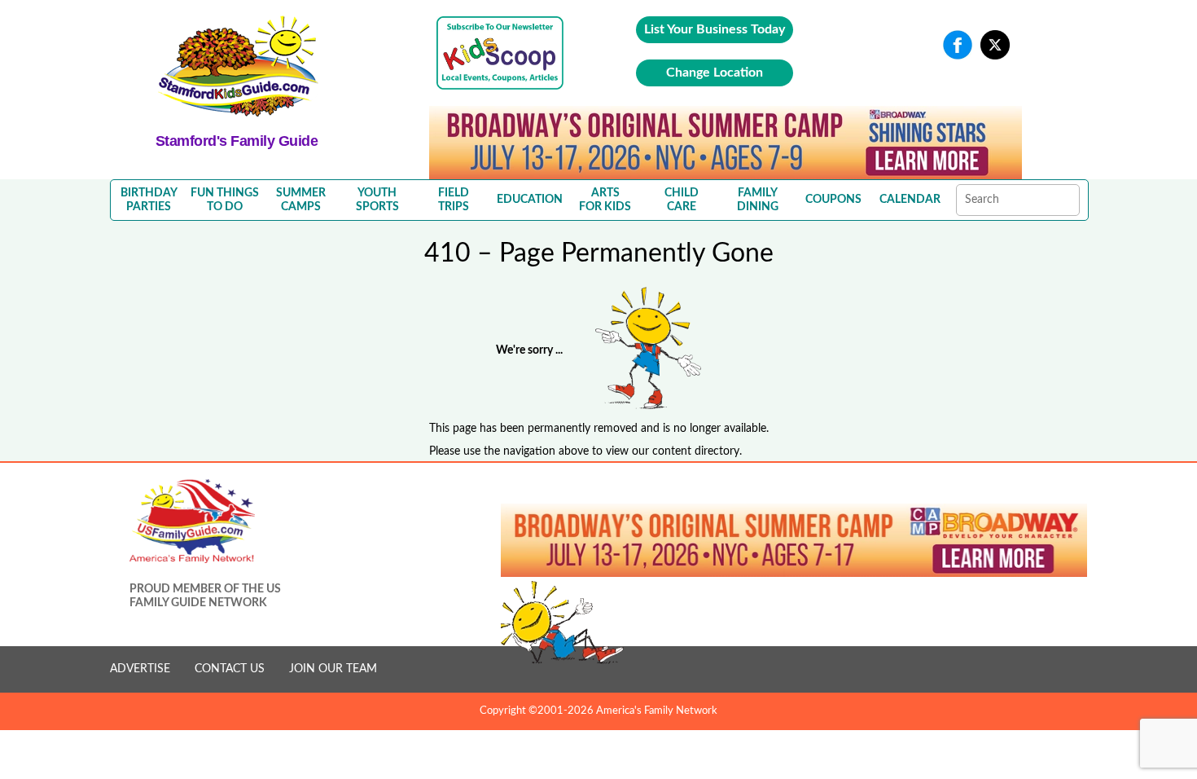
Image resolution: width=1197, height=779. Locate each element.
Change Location (714, 72)
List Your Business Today (714, 29)
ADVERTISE (140, 669)
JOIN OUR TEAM (333, 669)
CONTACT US (230, 669)
